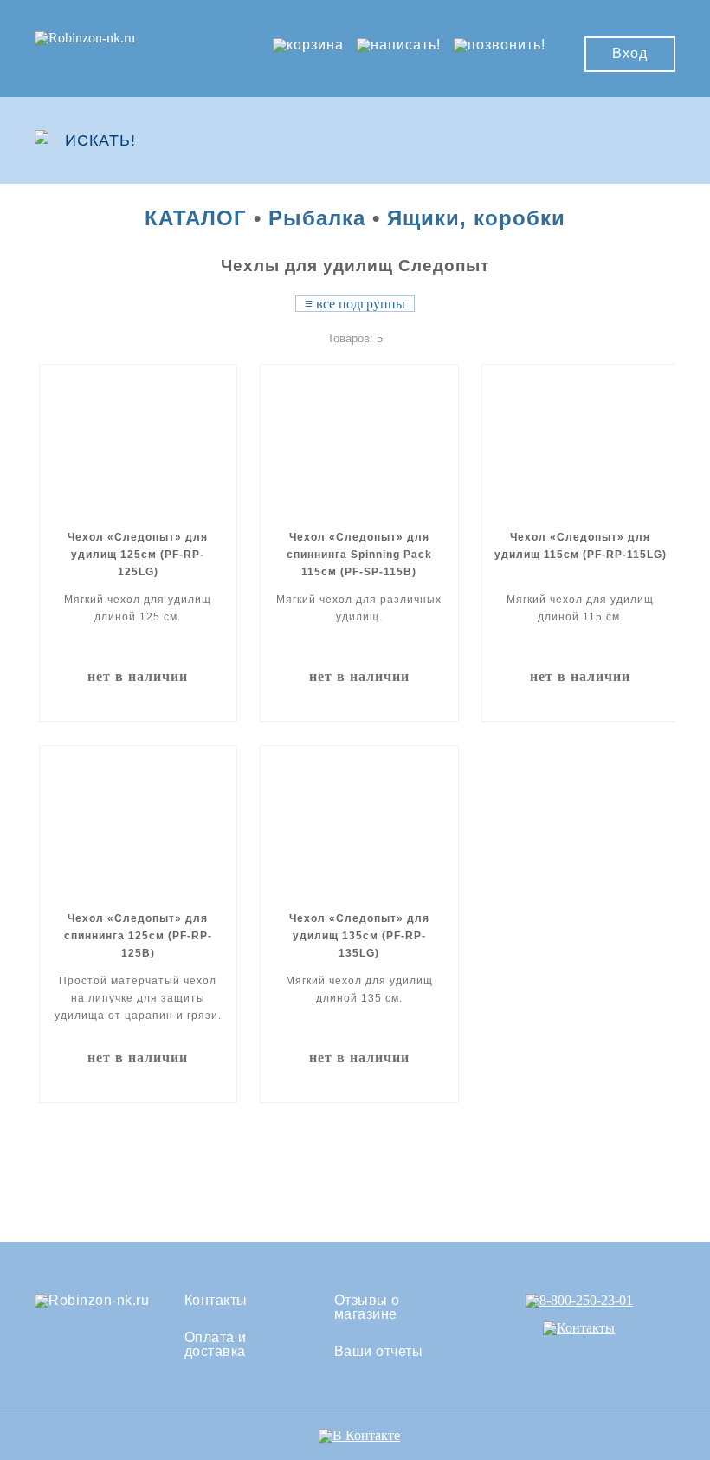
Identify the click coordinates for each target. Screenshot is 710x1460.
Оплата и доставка (215, 1345)
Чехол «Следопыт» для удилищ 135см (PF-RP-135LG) (359, 935)
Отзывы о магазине (367, 1307)
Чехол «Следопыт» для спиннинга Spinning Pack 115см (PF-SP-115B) (359, 554)
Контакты (216, 1301)
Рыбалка (316, 218)
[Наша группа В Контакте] (359, 1435)
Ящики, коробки (476, 218)
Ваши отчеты (378, 1352)
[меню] (624, 140)
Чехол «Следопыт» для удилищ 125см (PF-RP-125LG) (138, 554)
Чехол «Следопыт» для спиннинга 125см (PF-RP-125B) (138, 935)
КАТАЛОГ (196, 218)
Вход (630, 53)
